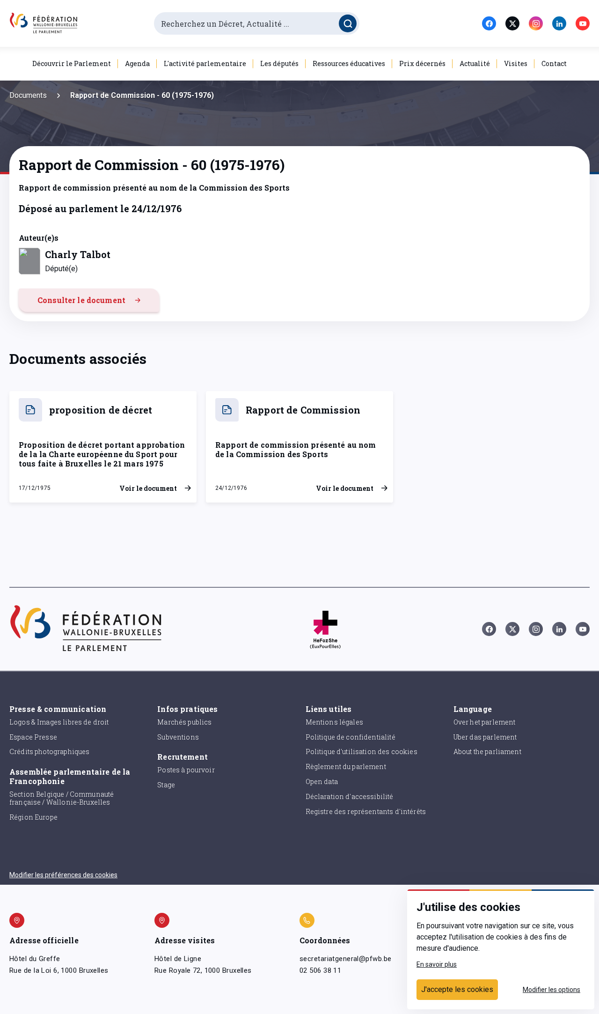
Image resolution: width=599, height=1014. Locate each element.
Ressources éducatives (349, 63)
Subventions (178, 737)
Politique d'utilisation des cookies (361, 751)
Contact (554, 63)
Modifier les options (551, 989)
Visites (515, 63)
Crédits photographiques (49, 751)
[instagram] (536, 23)
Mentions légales (334, 722)
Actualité (475, 63)
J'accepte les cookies (457, 989)
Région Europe (33, 817)
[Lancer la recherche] (348, 23)
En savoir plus (436, 964)
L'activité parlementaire (205, 63)
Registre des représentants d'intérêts (366, 811)
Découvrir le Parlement (71, 63)
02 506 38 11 (320, 970)
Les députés (279, 63)
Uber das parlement (485, 737)
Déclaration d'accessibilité (350, 796)
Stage (166, 784)
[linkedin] (559, 23)
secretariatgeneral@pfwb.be (345, 959)
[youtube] (583, 23)
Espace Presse (33, 737)
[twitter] (512, 23)
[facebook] (489, 23)
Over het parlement (484, 722)
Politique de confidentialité (350, 737)
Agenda (137, 63)
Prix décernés (422, 63)
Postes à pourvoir (186, 769)
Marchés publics (184, 722)
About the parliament (487, 751)
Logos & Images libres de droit (59, 722)
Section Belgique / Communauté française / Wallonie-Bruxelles (61, 798)
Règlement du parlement (346, 766)
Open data (322, 781)
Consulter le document (81, 300)
